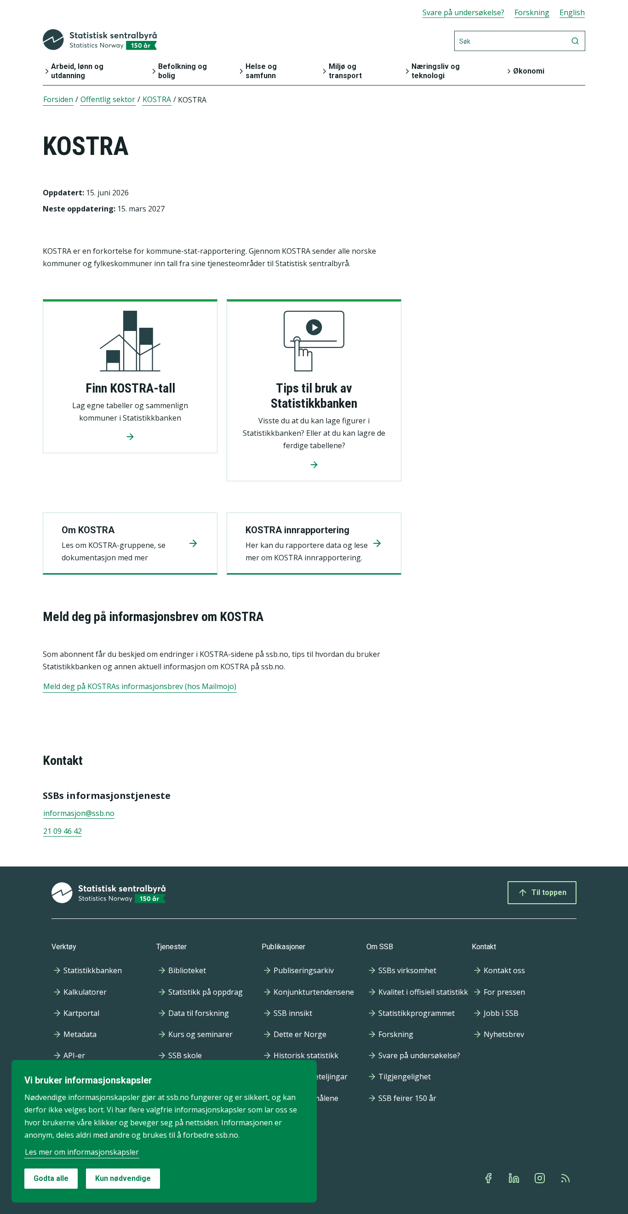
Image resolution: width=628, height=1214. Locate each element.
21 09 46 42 (62, 831)
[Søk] (575, 41)
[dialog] (164, 1131)
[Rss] (566, 1178)
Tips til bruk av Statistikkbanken (314, 396)
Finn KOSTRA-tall (130, 388)
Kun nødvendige (123, 1178)
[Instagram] (541, 1178)
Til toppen (548, 892)
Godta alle (51, 1178)
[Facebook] (489, 1178)
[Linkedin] (515, 1178)
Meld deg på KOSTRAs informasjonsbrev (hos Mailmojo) (139, 686)
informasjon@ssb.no (78, 813)
